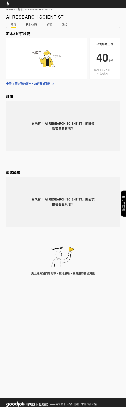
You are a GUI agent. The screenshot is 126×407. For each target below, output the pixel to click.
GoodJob (10, 9)
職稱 (20, 9)
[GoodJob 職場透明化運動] (8, 4)
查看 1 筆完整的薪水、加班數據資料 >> (30, 83)
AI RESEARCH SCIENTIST (39, 9)
